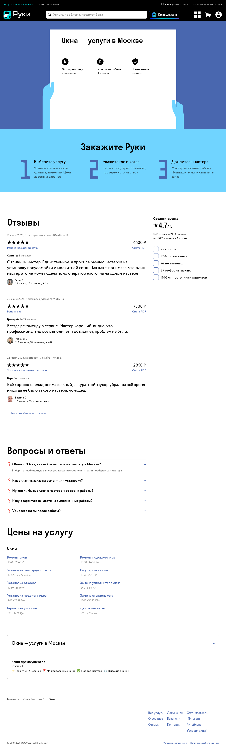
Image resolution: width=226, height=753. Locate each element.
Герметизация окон (22, 608)
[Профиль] (218, 15)
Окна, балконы (32, 699)
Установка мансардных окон (29, 570)
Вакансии (173, 719)
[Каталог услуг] (197, 15)
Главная (12, 699)
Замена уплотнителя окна (100, 583)
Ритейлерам (195, 725)
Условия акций (197, 731)
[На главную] (23, 15)
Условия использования (175, 743)
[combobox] (96, 15)
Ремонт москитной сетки (22, 248)
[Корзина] (208, 15)
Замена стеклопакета (96, 595)
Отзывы (153, 725)
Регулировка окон (94, 570)
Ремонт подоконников (97, 557)
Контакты (173, 725)
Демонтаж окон (92, 608)
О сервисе (155, 719)
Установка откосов (22, 583)
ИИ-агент (193, 719)
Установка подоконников (27, 595)
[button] (191, 4)
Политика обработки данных (204, 743)
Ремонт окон (15, 312)
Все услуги (155, 713)
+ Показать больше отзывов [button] (26, 413)
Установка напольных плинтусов (27, 370)
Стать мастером (197, 713)
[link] (40, 560)
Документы (175, 713)
